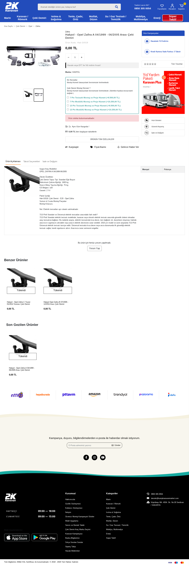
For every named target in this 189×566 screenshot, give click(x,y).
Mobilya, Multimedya (114, 529)
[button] (181, 7)
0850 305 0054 (157, 494)
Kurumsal (70, 493)
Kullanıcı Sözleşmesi (73, 508)
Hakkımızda (70, 499)
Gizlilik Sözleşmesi (73, 504)
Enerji (108, 534)
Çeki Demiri (110, 508)
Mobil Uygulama (71, 521)
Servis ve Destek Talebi (74, 525)
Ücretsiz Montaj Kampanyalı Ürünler (79, 517)
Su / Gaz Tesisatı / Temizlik (117, 525)
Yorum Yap (94, 248)
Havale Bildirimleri (72, 551)
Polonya (167, 169)
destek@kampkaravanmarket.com (165, 498)
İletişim (68, 512)
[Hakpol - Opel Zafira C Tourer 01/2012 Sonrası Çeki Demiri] (21, 282)
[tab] (13, 161)
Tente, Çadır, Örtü (113, 517)
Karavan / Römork (113, 504)
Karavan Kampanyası (74, 534)
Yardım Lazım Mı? (141, 5)
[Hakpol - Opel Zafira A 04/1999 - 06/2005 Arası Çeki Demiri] (23, 349)
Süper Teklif (111, 538)
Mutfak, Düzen (112, 521)
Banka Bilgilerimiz (72, 538)
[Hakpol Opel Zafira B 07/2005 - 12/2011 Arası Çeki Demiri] (58, 282)
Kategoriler (112, 493)
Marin (108, 499)
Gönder (117, 445)
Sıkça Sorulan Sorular (74, 542)
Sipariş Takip (70, 547)
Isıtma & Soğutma (113, 512)
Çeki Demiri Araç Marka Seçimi (77, 529)
